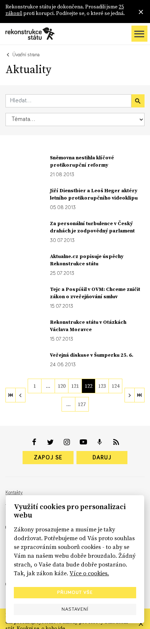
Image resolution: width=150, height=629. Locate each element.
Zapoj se (48, 458)
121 (75, 386)
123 (102, 386)
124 (115, 386)
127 (82, 404)
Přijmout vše (75, 592)
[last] (139, 395)
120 (62, 386)
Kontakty (14, 492)
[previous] (20, 395)
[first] (10, 395)
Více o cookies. (89, 573)
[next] (129, 395)
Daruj (101, 458)
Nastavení (75, 609)
